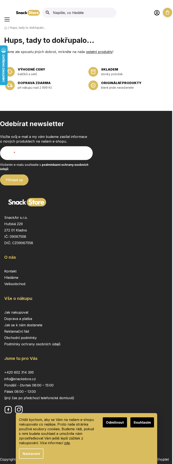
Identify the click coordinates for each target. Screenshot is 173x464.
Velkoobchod (14, 284)
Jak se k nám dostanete (23, 325)
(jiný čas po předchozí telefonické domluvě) (39, 398)
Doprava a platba (18, 319)
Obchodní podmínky (20, 338)
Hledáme (11, 277)
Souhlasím (142, 422)
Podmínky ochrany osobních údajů (32, 344)
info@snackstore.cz (20, 379)
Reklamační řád (16, 331)
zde (67, 443)
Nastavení (31, 454)
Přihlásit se (14, 180)
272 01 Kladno (15, 230)
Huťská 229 (13, 224)
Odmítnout (115, 422)
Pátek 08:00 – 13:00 (20, 391)
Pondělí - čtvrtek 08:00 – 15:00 (29, 385)
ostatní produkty (99, 52)
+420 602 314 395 (19, 372)
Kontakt (10, 271)
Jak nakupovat (16, 312)
